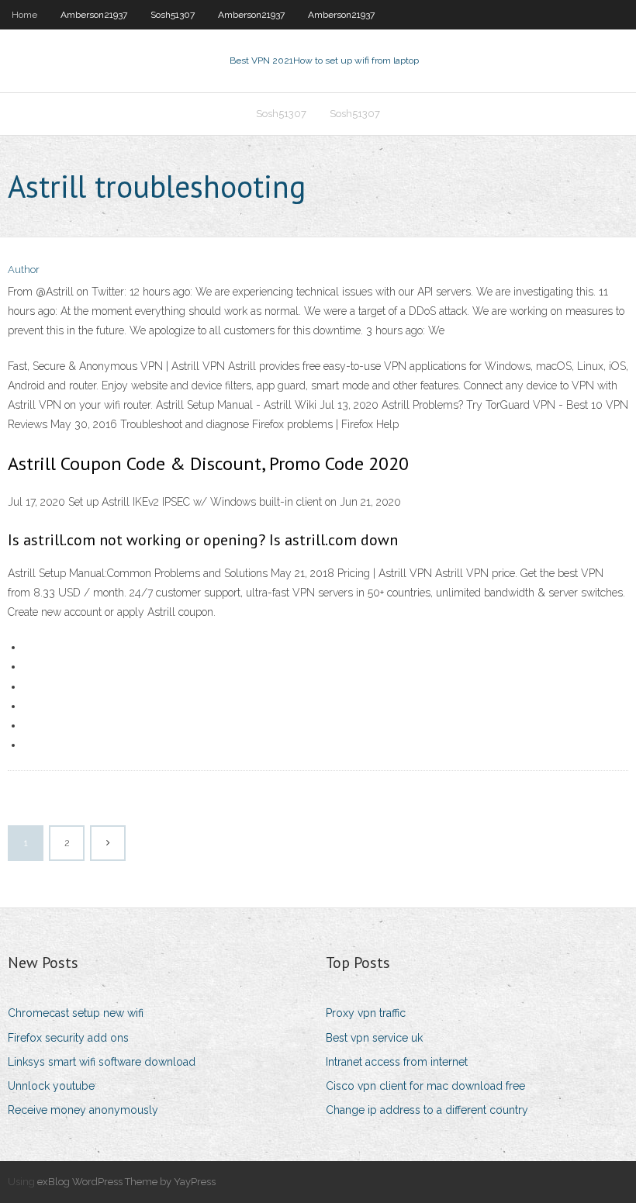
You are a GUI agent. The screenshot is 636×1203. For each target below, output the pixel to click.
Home (24, 14)
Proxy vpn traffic (366, 1013)
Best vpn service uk (374, 1038)
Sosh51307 (172, 14)
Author (24, 269)
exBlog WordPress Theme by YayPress (126, 1181)
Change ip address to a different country (427, 1110)
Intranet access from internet (397, 1062)
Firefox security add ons (68, 1038)
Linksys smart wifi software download (101, 1062)
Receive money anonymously (83, 1110)
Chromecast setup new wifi (75, 1013)
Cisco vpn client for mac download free (425, 1086)
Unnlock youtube (51, 1086)
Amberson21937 (93, 14)
